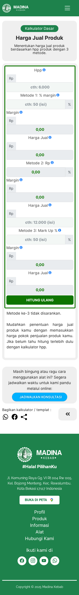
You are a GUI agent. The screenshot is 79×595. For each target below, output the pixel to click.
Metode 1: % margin (38, 95)
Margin (12, 112)
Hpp (38, 70)
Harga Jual (38, 137)
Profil (39, 512)
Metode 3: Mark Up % (38, 230)
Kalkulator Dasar (39, 28)
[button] (5, 417)
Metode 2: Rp (38, 163)
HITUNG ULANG (40, 300)
